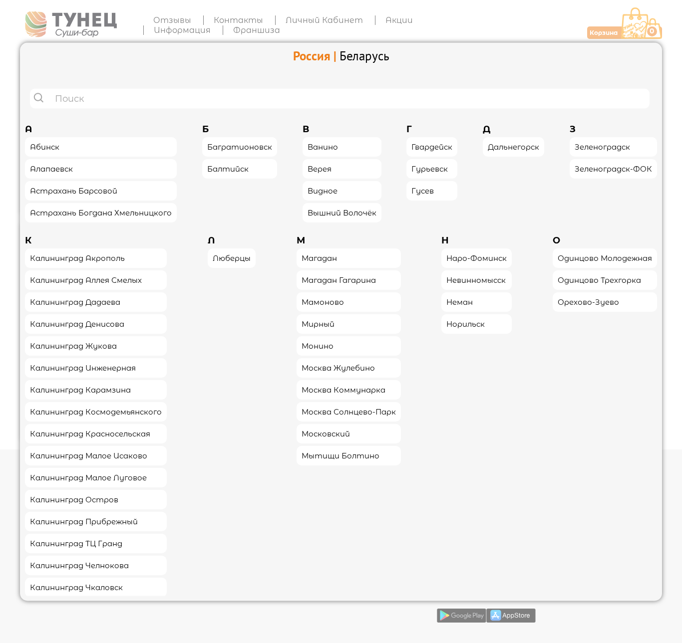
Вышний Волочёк (342, 212)
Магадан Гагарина (339, 279)
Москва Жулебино (338, 367)
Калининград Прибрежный (84, 521)
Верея (320, 168)
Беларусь (364, 55)
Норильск (465, 323)
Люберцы (232, 257)
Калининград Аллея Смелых (86, 279)
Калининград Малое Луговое (88, 477)
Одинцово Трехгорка (599, 279)
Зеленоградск (602, 146)
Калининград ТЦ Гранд (76, 543)
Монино (318, 345)
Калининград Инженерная (83, 367)
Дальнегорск (513, 146)
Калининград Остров (74, 499)
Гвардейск (431, 146)
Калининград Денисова (77, 323)
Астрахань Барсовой (73, 190)
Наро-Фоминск (476, 257)
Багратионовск (239, 146)
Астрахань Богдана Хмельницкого (101, 212)
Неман (459, 301)
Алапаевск (51, 168)
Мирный (318, 323)
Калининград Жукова (73, 345)
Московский (326, 433)
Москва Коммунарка (343, 389)
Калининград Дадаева (75, 301)
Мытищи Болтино (340, 455)
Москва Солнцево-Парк (349, 411)
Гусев (422, 190)
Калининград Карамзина (80, 389)
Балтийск (228, 168)
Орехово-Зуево (588, 301)
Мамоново (323, 301)
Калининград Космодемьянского (96, 411)
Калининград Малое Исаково (88, 455)
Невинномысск (476, 279)
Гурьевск (429, 168)
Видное (323, 190)
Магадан (319, 257)
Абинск (44, 146)
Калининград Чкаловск (76, 587)
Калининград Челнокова (79, 565)
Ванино (323, 146)
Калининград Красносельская (90, 433)
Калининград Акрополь (77, 257)
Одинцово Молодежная (605, 257)
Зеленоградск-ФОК (613, 168)
